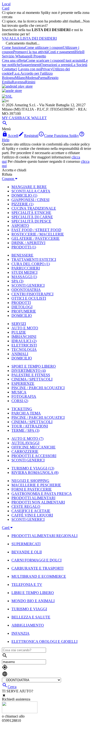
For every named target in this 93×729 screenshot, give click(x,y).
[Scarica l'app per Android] (17, 86)
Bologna (8, 78)
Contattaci (9, 69)
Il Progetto (38, 56)
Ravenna (18, 82)
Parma (42, 78)
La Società (79, 65)
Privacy (46, 69)
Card (5, 8)
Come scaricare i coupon (44, 60)
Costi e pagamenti (61, 52)
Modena (32, 78)
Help (78, 52)
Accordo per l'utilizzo (36, 73)
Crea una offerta (14, 60)
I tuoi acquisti (73, 60)
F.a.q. (16, 73)
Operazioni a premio (56, 65)
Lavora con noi (29, 69)
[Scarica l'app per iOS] (12, 91)
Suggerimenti (31, 65)
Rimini (30, 82)
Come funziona (13, 47)
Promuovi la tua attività (30, 52)
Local (6, 4)
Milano (20, 78)
